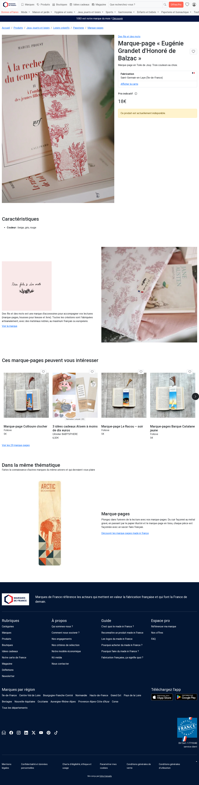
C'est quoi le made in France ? (117, 626)
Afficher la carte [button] (129, 84)
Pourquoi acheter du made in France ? (121, 645)
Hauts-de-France (99, 695)
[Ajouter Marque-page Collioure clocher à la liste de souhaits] (43, 371)
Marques (29, 4)
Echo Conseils (106, 776)
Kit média (57, 657)
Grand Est (116, 695)
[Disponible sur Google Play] (186, 697)
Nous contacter (60, 663)
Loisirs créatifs (61, 27)
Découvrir (117, 18)
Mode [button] (24, 12)
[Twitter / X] (33, 733)
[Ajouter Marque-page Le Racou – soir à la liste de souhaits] (141, 371)
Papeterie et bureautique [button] (175, 12)
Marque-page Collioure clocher (25, 426)
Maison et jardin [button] (41, 12)
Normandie (81, 695)
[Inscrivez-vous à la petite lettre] (4, 733)
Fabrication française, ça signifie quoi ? (122, 657)
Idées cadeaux (81, 4)
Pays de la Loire (132, 695)
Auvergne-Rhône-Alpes (63, 701)
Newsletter (8, 676)
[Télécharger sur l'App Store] (162, 697)
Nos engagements (62, 638)
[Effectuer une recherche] (165, 4)
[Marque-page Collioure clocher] (26, 395)
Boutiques (61, 4)
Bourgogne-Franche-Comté (58, 695)
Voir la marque (9, 326)
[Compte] (194, 4)
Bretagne (7, 701)
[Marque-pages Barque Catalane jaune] (172, 395)
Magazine (101, 4)
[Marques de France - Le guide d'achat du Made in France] (9, 4)
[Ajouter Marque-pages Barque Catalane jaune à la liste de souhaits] (190, 371)
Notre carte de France (14, 657)
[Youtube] (41, 733)
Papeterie (78, 27)
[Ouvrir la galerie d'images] (58, 119)
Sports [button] (110, 12)
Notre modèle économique (66, 651)
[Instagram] (19, 733)
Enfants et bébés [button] (147, 12)
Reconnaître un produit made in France (122, 632)
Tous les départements (15, 707)
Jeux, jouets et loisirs (38, 27)
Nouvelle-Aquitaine (24, 701)
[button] (112, 766)
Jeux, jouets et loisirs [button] (89, 12)
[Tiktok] (56, 733)
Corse (115, 701)
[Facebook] (11, 733)
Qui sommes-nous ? (62, 626)
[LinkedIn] (26, 733)
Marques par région (18, 689)
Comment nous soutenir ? (65, 632)
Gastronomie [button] (125, 12)
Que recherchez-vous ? (122, 4)
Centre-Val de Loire (30, 695)
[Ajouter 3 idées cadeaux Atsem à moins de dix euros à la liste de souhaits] (92, 371)
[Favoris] (187, 4)
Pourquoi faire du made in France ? (120, 651)
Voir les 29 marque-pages (16, 445)
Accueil (6, 27)
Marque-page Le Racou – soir (122, 426)
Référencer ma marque (163, 626)
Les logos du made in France (116, 638)
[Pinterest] (48, 733)
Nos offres (157, 632)
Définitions (8, 669)
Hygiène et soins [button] (63, 12)
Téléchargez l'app (166, 689)
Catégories (8, 626)
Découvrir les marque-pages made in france (125, 533)
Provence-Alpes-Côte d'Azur (93, 701)
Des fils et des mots (129, 36)
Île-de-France (9, 695)
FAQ (153, 638)
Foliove (8, 430)
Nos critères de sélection (65, 645)
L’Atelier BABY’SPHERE (65, 434)
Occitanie (43, 701)
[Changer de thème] (196, 761)
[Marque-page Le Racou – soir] (123, 395)
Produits (45, 4)
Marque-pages (95, 27)
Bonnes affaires (10, 12)
